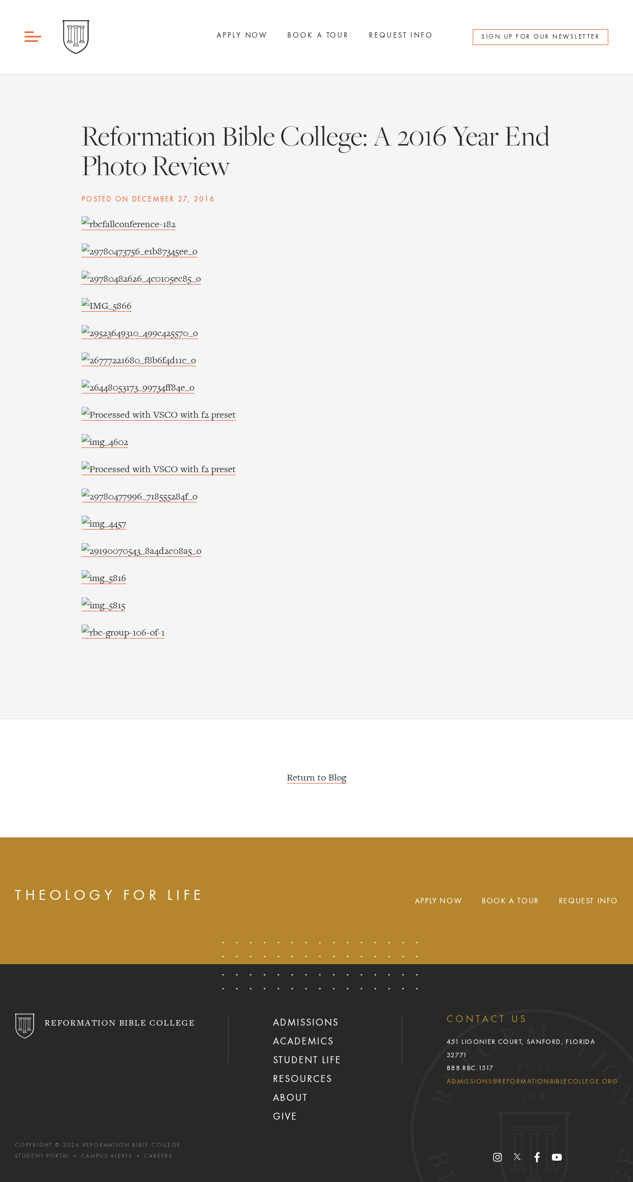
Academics (303, 1042)
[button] (34, 37)
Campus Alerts (107, 1156)
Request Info (401, 35)
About (290, 1098)
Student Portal (42, 1156)
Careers (158, 1156)
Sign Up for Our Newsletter (540, 37)
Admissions (306, 1023)
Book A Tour (318, 35)
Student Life (307, 1061)
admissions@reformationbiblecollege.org (532, 1081)
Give (285, 1117)
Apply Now (242, 35)
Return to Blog (316, 778)
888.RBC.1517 (470, 1068)
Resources (302, 1079)
